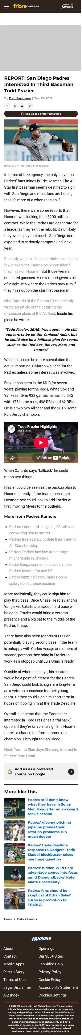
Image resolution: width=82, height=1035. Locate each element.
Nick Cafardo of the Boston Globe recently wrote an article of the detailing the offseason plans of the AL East (39, 307)
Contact (10, 956)
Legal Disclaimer (17, 987)
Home (8, 919)
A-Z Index (11, 995)
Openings (46, 948)
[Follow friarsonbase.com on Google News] (71, 772)
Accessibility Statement (58, 987)
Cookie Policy (49, 979)
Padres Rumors (27, 919)
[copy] (30, 106)
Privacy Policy (49, 972)
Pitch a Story (13, 972)
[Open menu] (6, 6)
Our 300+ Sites (50, 956)
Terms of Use (14, 979)
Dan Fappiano (20, 98)
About (8, 948)
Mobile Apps (13, 964)
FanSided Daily (50, 964)
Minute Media (24, 1006)
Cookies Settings (52, 995)
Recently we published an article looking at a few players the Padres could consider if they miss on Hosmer (41, 265)
